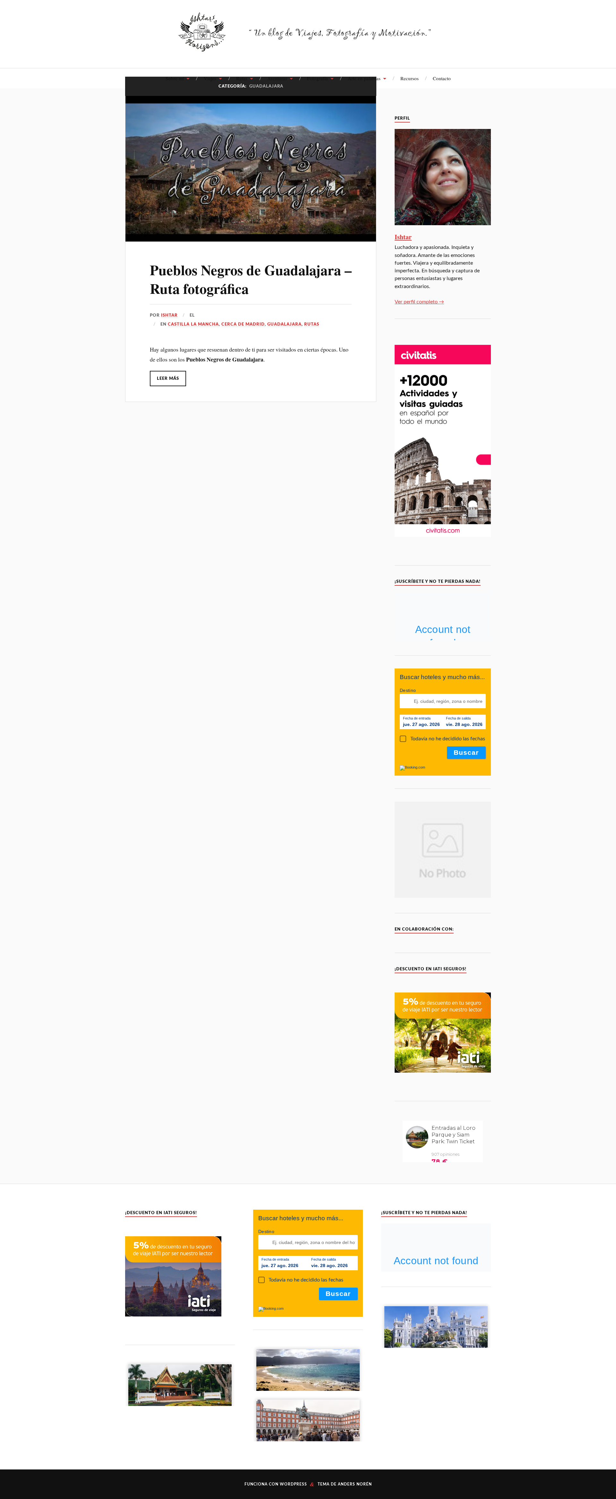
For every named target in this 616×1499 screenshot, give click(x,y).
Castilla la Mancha (193, 324)
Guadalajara (284, 324)
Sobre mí (175, 78)
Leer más (168, 378)
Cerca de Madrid (243, 324)
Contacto (442, 78)
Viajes (210, 78)
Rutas (241, 78)
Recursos (409, 78)
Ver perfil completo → (419, 301)
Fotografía (317, 78)
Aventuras (277, 78)
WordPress (293, 1484)
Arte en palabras (364, 78)
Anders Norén (355, 1484)
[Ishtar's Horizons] (308, 48)
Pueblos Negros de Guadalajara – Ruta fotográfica (251, 279)
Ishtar (169, 315)
